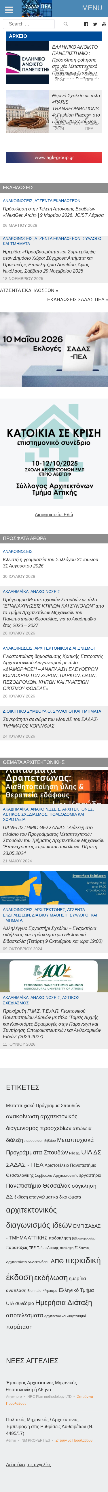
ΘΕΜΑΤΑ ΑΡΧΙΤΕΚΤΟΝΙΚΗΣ (34, 762)
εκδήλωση (51, 1277)
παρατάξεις (17, 1247)
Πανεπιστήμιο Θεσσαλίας (38, 1185)
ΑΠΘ (57, 1261)
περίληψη (66, 1247)
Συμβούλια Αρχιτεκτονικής (56, 1175)
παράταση (19, 1326)
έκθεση (21, 1197)
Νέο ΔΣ (74, 1153)
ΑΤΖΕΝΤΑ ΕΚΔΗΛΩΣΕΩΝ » (29, 290)
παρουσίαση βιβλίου (40, 1141)
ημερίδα (77, 1278)
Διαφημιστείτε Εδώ (54, 514)
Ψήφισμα (50, 1290)
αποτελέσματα (24, 1315)
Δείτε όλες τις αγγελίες (28, 1464)
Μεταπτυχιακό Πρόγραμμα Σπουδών (43, 1105)
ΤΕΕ (32, 1247)
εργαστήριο (90, 1175)
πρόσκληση (60, 1238)
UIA (86, 1152)
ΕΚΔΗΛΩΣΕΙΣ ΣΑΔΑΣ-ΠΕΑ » (77, 299)
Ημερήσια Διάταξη (63, 1302)
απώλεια (82, 1128)
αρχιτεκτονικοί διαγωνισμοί (65, 1316)
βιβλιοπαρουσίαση (84, 1238)
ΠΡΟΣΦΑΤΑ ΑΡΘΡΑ (24, 538)
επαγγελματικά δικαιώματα (55, 1197)
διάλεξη (14, 1140)
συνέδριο (24, 1303)
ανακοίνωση (22, 1116)
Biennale (34, 1291)
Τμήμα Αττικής (48, 1248)
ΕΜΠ (78, 1226)
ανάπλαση (16, 1290)
